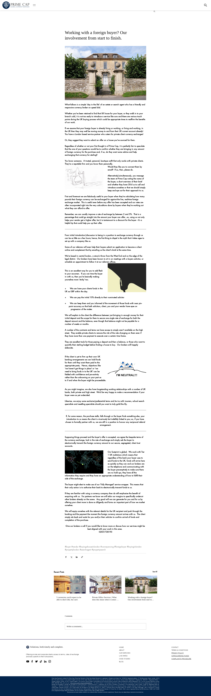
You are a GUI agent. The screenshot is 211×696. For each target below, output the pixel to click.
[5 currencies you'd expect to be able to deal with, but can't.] (70, 584)
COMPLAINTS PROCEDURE (181, 659)
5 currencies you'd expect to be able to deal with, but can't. (68, 598)
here (142, 687)
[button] (34, 5)
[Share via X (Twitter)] (71, 557)
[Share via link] (82, 557)
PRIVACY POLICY (177, 653)
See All (155, 572)
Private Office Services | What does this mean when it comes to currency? (105, 598)
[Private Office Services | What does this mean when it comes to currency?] (106, 585)
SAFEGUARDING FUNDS (180, 656)
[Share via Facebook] (66, 557)
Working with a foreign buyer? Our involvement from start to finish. (140, 598)
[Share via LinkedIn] (77, 557)
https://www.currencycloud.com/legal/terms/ (81, 683)
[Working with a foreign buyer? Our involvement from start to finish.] (141, 584)
